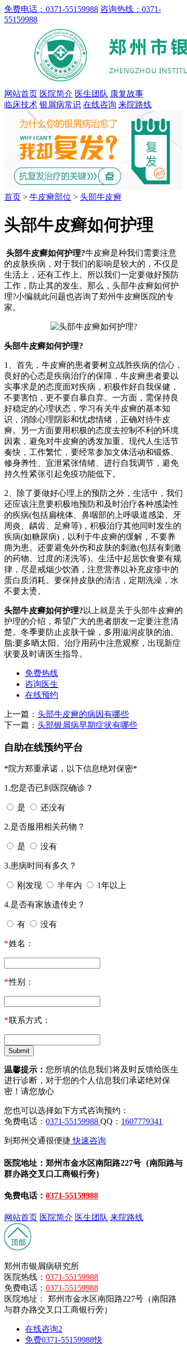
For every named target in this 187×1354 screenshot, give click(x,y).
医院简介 (56, 93)
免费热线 (41, 673)
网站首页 (20, 93)
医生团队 (91, 93)
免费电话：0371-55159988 (51, 9)
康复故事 (126, 93)
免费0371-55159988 (63, 1339)
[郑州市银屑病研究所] (93, 187)
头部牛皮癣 (101, 196)
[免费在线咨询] (18, 1248)
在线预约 (41, 694)
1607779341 (142, 1121)
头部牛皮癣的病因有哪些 (83, 714)
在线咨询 (99, 104)
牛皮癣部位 (50, 196)
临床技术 (20, 104)
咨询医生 (41, 684)
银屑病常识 (60, 104)
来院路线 (135, 104)
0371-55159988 (73, 1121)
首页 (12, 196)
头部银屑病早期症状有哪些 (87, 725)
